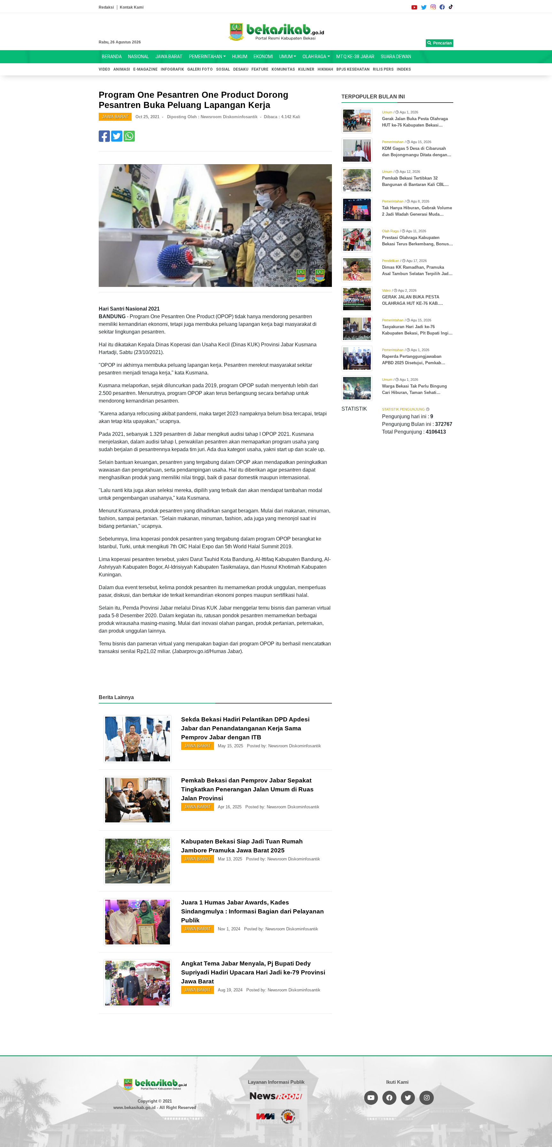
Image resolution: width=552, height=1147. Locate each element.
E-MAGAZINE (145, 69)
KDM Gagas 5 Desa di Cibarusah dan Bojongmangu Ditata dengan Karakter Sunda (414, 152)
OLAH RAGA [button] (314, 56)
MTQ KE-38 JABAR (355, 56)
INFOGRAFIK (172, 69)
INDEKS (404, 69)
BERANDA (112, 56)
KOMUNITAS (283, 69)
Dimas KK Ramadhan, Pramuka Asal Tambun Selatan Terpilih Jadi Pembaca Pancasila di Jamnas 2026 (417, 271)
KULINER (306, 69)
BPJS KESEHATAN (353, 69)
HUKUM (239, 56)
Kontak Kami (131, 7)
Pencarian (441, 43)
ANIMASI (121, 69)
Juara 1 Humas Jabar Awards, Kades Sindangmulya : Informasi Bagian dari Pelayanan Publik (252, 911)
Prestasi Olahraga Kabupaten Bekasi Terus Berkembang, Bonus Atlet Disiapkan (415, 241)
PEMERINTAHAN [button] (205, 56)
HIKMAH (325, 69)
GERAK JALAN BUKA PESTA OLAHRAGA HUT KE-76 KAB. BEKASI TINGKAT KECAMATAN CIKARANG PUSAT (413, 301)
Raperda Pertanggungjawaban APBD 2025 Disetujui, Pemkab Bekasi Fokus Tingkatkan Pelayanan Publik (417, 360)
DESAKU (240, 69)
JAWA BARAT (169, 56)
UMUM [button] (286, 56)
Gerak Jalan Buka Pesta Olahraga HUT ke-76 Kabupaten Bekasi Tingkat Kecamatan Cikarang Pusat (416, 122)
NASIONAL (138, 56)
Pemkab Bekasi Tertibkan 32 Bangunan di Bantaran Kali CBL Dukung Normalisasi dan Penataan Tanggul (416, 182)
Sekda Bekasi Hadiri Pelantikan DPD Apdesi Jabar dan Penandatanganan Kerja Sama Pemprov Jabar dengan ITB (245, 728)
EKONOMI (263, 56)
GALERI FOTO (200, 69)
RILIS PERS (383, 69)
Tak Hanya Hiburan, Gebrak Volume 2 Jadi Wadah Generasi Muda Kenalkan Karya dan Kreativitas (417, 211)
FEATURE (259, 69)
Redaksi (106, 7)
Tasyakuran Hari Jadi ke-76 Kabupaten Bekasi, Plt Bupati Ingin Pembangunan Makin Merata (416, 330)
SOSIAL (223, 69)
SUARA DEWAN (396, 56)
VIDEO (104, 69)
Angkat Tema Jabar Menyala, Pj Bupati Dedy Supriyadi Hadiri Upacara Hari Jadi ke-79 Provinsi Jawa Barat (253, 972)
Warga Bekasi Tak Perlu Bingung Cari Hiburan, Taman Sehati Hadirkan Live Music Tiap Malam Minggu (414, 390)
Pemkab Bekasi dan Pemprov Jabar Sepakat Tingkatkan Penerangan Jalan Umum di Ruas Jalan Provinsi (247, 789)
